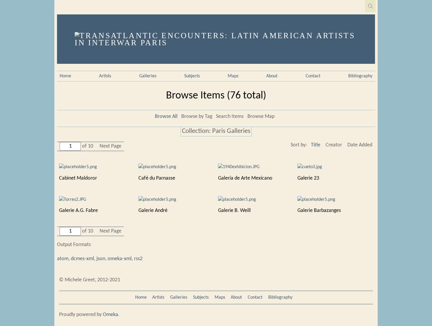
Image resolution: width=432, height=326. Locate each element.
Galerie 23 (308, 178)
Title (315, 145)
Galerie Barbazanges (319, 210)
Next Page (110, 146)
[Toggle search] (370, 6)
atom (62, 259)
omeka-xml (120, 259)
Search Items (230, 116)
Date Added (359, 145)
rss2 (138, 259)
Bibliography (360, 76)
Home (65, 76)
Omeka (110, 314)
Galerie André (153, 210)
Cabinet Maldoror (78, 178)
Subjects (192, 76)
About (271, 76)
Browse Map (260, 116)
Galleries (147, 76)
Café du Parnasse (156, 178)
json (100, 259)
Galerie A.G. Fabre (78, 210)
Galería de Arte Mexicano (245, 178)
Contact (313, 76)
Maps (233, 76)
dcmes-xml (82, 259)
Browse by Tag (196, 116)
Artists (105, 76)
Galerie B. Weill (234, 210)
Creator (334, 145)
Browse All (166, 116)
